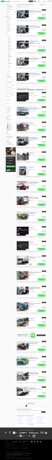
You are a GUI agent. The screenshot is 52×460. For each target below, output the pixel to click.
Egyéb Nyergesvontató (30, 89)
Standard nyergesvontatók (21, 89)
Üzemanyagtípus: (8, 96)
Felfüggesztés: (8, 112)
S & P (8, 17)
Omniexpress (9, 76)
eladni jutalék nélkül (10, 166)
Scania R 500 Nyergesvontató (41, 416)
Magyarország (9, 119)
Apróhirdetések (10, 137)
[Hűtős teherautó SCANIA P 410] (23, 170)
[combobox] (10, 123)
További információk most (41, 335)
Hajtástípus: (7, 103)
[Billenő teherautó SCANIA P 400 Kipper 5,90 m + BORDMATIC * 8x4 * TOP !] (23, 361)
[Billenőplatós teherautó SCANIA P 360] (23, 322)
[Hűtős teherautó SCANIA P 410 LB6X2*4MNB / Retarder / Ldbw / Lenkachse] (23, 200)
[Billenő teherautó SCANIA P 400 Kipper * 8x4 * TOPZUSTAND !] (23, 215)
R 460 (9, 47)
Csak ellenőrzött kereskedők (10, 145)
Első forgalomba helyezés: (9, 93)
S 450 (9, 61)
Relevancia (42, 4)
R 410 (9, 48)
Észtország (10, 127)
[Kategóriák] (11, 1)
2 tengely (9, 109)
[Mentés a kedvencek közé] (45, 11)
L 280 (9, 65)
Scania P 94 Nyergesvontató (31, 423)
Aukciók (8, 138)
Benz (8, 19)
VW (8, 25)
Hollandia (10, 125)
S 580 (9, 60)
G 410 (9, 52)
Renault (9, 24)
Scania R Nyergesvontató (40, 418)
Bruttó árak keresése (9, 81)
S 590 (9, 59)
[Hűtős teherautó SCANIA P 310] (23, 126)
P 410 (9, 39)
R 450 (9, 44)
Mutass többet (31, 424)
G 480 (9, 53)
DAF (8, 22)
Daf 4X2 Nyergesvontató (39, 89)
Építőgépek (9, 8)
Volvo (8, 23)
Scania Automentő (19, 418)
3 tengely (9, 110)
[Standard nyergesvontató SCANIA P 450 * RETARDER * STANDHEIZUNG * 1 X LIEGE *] (23, 376)
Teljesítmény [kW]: (8, 90)
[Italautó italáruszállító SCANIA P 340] (23, 156)
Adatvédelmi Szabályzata (20, 458)
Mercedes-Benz (10, 18)
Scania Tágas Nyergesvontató (41, 423)
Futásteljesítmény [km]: (9, 87)
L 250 (9, 66)
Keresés (31, 1)
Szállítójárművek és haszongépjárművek (10, 6)
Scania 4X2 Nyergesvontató (21, 416)
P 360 (9, 40)
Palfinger (8, 31)
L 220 (9, 67)
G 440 (9, 54)
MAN (8, 20)
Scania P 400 (28, 421)
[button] (51, 1)
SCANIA (9, 16)
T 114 (9, 70)
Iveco (8, 21)
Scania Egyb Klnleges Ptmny (21, 423)
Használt (9, 134)
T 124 (9, 69)
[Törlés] (28, 1)
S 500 (9, 58)
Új (7, 133)
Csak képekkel (9, 142)
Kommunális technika (10, 7)
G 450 (9, 51)
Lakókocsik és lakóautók (10, 9)
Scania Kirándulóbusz (30, 416)
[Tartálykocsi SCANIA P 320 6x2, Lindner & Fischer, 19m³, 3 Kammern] (23, 260)
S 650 (9, 62)
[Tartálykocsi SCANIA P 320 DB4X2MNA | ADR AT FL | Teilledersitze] (23, 275)
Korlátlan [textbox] (9, 122)
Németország (10, 126)
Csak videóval (9, 143)
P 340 (9, 41)
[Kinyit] (31, 23)
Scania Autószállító (19, 421)
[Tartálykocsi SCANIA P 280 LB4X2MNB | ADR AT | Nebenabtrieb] (23, 306)
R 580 (9, 46)
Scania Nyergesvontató (30, 418)
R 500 (9, 45)
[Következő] (45, 87)
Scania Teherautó (39, 421)
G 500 (9, 55)
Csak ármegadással (9, 82)
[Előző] (17, 14)
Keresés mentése (31, 403)
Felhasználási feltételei (27, 458)
